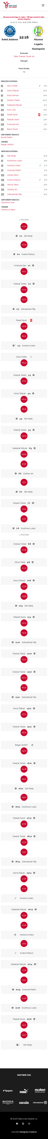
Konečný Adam (14, 165)
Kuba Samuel (13, 95)
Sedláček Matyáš (14, 105)
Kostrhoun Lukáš (14, 161)
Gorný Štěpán (13, 90)
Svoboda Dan (13, 124)
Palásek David (13, 119)
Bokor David (12, 129)
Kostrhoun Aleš (7, 202)
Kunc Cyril (11, 110)
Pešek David (12, 115)
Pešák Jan (30, 56)
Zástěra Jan (12, 189)
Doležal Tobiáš (13, 100)
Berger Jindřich (7, 144)
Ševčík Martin (6, 137)
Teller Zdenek (19, 56)
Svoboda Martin (14, 170)
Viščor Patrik (12, 86)
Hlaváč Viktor (13, 185)
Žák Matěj (11, 156)
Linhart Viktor (13, 175)
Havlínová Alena (8, 210)
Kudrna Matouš (13, 180)
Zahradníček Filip (14, 194)
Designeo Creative (28, 1132)
